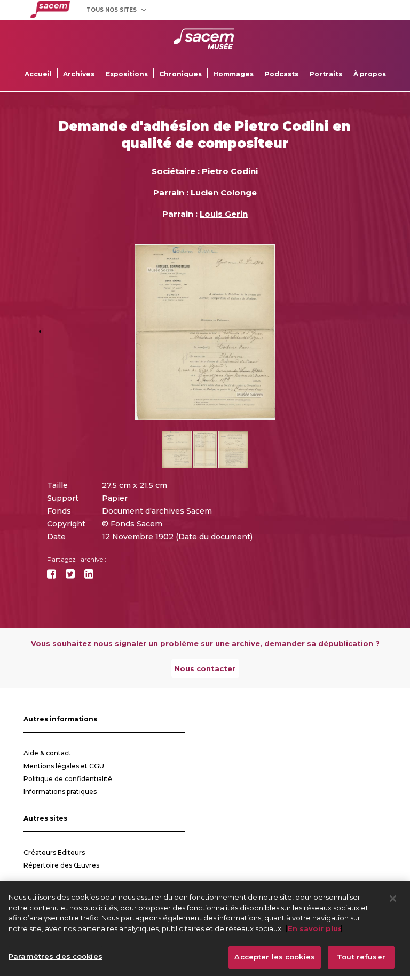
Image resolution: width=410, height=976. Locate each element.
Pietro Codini (230, 171)
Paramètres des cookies (55, 956)
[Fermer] (393, 898)
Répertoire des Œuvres (61, 865)
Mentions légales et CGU (63, 766)
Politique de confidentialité (67, 779)
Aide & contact (47, 753)
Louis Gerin (224, 214)
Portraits (326, 74)
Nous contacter (205, 668)
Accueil (38, 74)
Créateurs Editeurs (54, 852)
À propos (369, 74)
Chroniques (180, 74)
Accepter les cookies (274, 957)
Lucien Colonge (224, 192)
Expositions (127, 74)
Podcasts (281, 74)
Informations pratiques (60, 792)
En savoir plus (314, 928)
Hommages (233, 74)
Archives (78, 74)
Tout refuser (361, 957)
